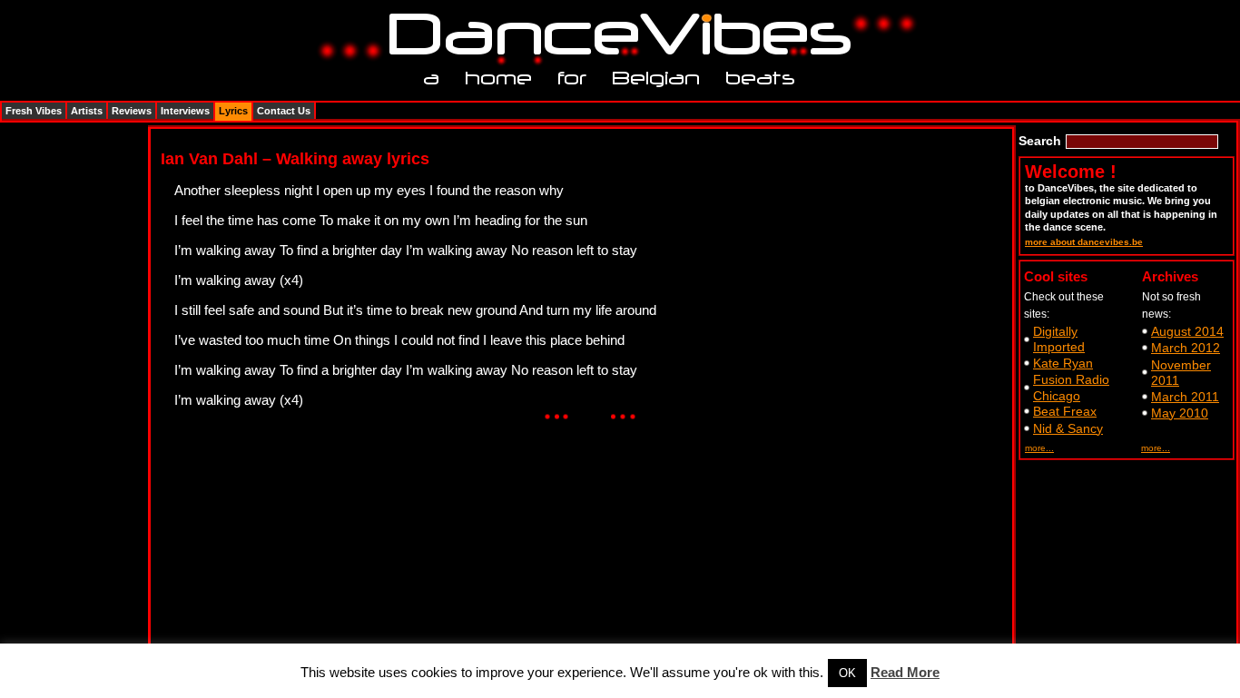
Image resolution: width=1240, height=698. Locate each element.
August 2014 (1187, 331)
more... (1039, 448)
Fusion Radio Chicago (1071, 387)
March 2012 (1185, 347)
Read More (905, 672)
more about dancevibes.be (1084, 242)
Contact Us (283, 110)
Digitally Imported (1059, 339)
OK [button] (847, 673)
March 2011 (1185, 396)
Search (1040, 140)
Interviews (185, 110)
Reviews (132, 110)
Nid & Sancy (1068, 428)
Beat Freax (1065, 411)
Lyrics (233, 110)
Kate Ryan (1063, 363)
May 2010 (1179, 413)
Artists (87, 110)
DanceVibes (613, 35)
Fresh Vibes (33, 110)
